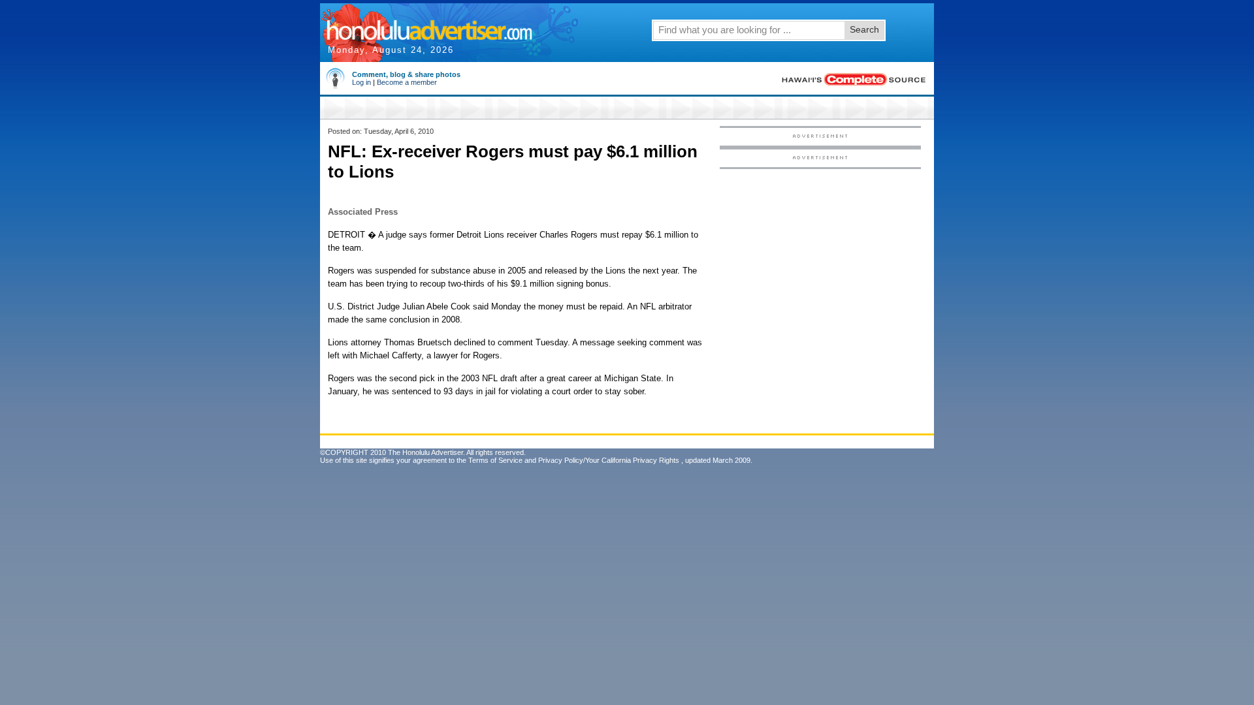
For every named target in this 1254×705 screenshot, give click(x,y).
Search (864, 29)
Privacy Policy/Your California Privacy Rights (608, 460)
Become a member (407, 82)
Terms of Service (495, 460)
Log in (361, 82)
